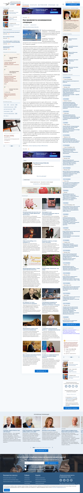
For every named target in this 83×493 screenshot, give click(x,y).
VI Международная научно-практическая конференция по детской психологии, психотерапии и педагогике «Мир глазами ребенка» (71, 140)
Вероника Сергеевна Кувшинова (73, 60)
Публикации (25, 5)
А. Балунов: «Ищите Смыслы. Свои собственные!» (11, 431)
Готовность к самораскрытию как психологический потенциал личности (50, 356)
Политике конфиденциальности (59, 487)
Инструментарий (42, 5)
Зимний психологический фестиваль (10, 479)
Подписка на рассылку (40, 477)
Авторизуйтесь (36, 183)
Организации (51, 5)
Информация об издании (40, 481)
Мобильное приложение (40, 479)
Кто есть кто (33, 5)
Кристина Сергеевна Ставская (73, 68)
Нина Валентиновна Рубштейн (32, 27)
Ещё (57, 5)
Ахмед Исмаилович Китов (73, 39)
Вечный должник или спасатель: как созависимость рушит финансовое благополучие (32, 213)
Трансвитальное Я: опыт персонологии (8, 47)
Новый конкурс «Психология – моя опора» (50, 269)
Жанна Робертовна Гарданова (73, 53)
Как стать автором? (41, 176)
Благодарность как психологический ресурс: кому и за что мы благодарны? (50, 213)
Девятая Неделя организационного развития (71, 81)
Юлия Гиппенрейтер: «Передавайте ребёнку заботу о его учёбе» (31, 431)
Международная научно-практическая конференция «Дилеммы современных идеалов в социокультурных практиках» (71, 268)
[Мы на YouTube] (73, 386)
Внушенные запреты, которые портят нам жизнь (49, 241)
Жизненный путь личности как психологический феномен (30, 329)
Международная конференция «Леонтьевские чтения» (70, 321)
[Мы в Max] (76, 386)
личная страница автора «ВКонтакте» (38, 145)
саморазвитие (33, 24)
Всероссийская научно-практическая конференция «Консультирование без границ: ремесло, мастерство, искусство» (71, 288)
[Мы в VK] (69, 386)
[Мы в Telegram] (66, 386)
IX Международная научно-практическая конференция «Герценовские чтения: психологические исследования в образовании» (70, 151)
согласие (69, 399)
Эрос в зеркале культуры (8, 36)
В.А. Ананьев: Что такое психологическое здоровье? (30, 303)
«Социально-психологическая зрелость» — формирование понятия (51, 329)
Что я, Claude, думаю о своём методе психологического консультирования (11, 42)
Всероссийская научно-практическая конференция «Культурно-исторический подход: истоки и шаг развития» (71, 298)
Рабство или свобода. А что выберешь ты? (29, 241)
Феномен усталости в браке (49, 430)
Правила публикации (39, 483)
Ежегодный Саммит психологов (9, 477)
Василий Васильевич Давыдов (73, 47)
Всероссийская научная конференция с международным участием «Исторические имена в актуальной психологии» (70, 245)
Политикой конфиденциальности (71, 398)
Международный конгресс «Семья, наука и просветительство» (31, 269)
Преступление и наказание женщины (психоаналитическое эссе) (32, 355)
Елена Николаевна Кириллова (71, 20)
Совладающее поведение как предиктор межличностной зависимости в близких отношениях (51, 303)
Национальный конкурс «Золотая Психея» (12, 481)
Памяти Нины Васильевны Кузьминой (11, 32)
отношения (26, 24)
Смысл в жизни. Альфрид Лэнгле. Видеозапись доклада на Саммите (69, 431)
